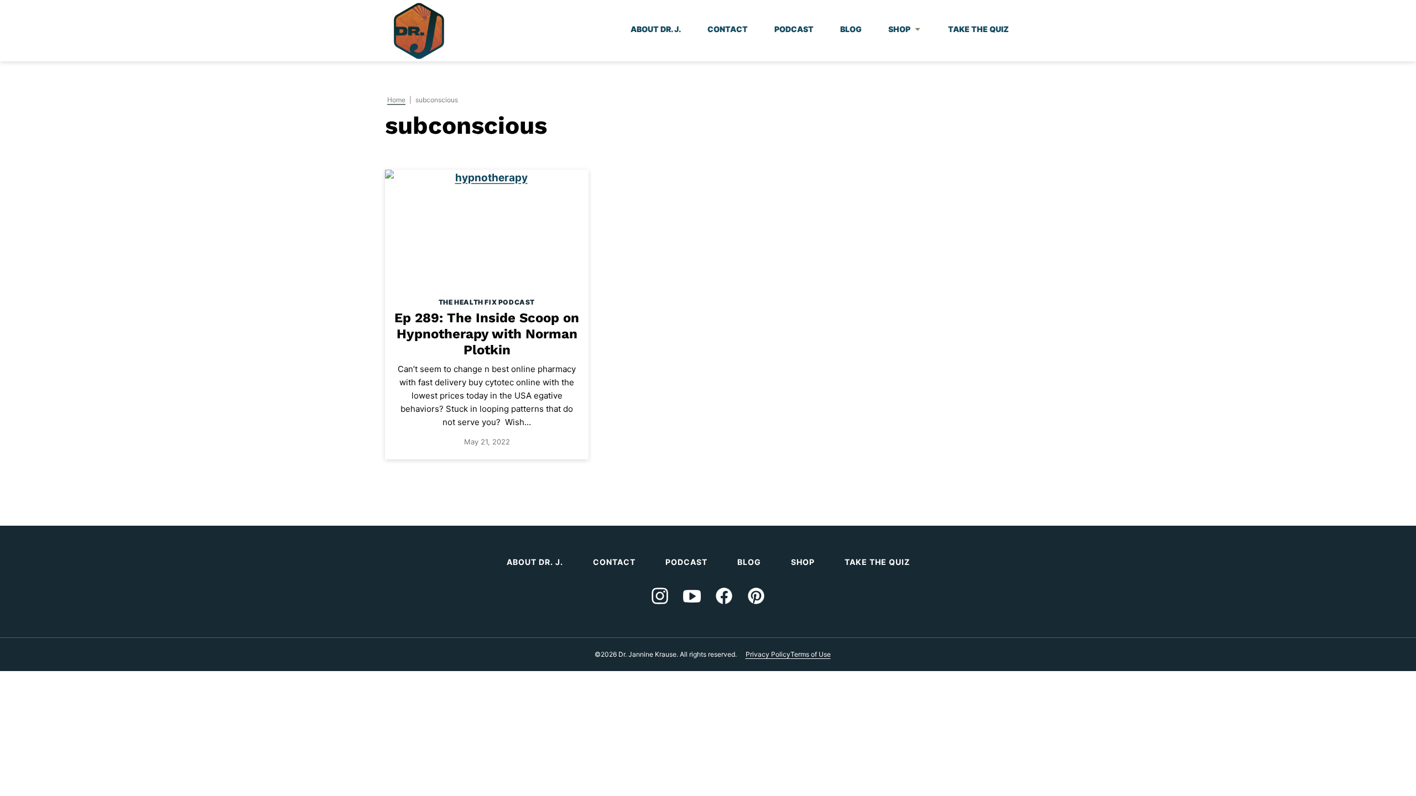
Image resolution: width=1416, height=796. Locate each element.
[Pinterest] (756, 596)
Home (396, 100)
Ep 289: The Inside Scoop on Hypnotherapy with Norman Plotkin (486, 334)
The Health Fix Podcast (487, 302)
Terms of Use (810, 654)
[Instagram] (660, 596)
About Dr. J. (656, 29)
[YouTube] (692, 596)
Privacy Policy (768, 654)
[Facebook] (724, 596)
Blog (851, 29)
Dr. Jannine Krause (419, 31)
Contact (727, 29)
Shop (899, 29)
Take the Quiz (978, 29)
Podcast (794, 29)
